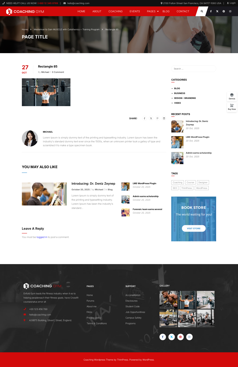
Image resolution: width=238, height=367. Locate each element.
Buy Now (232, 109)
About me (91, 306)
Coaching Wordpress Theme (98, 359)
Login (233, 3)
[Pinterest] (157, 118)
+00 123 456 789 (38, 309)
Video (177, 103)
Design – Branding (185, 98)
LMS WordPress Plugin (144, 183)
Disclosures (131, 300)
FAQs (89, 312)
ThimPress (186, 188)
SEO (175, 188)
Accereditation (132, 295)
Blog (166, 11)
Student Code (132, 306)
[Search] (212, 68)
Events (135, 11)
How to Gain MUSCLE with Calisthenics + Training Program (69, 29)
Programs (130, 323)
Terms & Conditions (97, 323)
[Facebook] (144, 118)
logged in (42, 237)
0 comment (58, 72)
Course (190, 182)
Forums (90, 300)
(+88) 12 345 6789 (47, 3)
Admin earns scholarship (146, 196)
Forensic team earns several (147, 209)
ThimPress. (123, 359)
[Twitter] (151, 118)
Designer (203, 182)
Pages (151, 11)
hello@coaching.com (78, 3)
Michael (45, 72)
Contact (183, 11)
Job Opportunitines (135, 312)
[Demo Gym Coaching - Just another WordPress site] (25, 11)
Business (179, 93)
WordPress (201, 188)
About (96, 11)
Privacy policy (94, 317)
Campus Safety (133, 317)
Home (81, 11)
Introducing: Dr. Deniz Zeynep (93, 183)
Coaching (115, 11)
